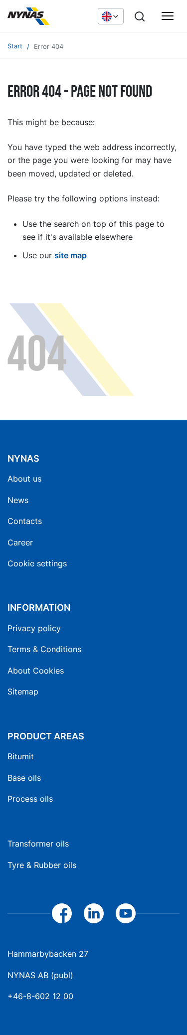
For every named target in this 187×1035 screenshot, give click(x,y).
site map (70, 255)
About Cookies (35, 671)
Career (20, 542)
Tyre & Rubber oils (41, 865)
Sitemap (22, 691)
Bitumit (20, 756)
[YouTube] (126, 913)
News (17, 500)
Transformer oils (38, 844)
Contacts (24, 521)
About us (24, 479)
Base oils (24, 778)
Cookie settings (37, 563)
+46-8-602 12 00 (40, 996)
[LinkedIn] (94, 913)
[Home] (47, 16)
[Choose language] (111, 16)
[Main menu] (168, 16)
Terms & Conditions (44, 649)
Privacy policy (34, 628)
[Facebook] (62, 913)
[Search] (140, 16)
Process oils (30, 799)
